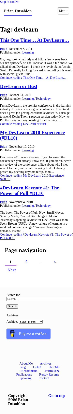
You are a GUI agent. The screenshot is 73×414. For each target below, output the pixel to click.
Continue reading (33, 77)
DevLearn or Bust (18, 86)
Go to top (56, 396)
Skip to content (9, 1)
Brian (3, 48)
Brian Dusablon (18, 11)
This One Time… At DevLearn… (34, 40)
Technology (43, 98)
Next (12, 270)
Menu (63, 11)
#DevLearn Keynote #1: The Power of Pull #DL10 (29, 190)
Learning (28, 52)
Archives (12, 321)
